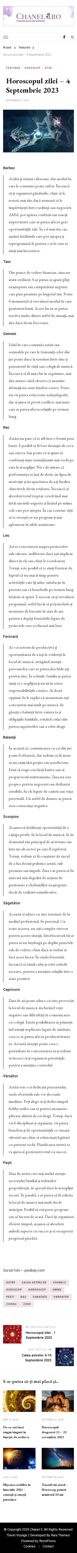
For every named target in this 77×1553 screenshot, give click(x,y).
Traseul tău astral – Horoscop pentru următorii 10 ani (55, 1490)
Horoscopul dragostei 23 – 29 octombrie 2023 (54, 1432)
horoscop (14, 1289)
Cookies (30, 1546)
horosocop (37, 1289)
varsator (61, 1296)
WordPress (47, 1541)
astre (10, 1282)
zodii (27, 1304)
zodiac (11, 1304)
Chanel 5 (36, 1529)
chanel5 (59, 1282)
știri (48, 68)
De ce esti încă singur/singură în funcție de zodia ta (16, 1432)
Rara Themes (60, 1535)
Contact (48, 1546)
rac (23, 1296)
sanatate (40, 1296)
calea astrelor (34, 1282)
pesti (10, 1296)
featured (13, 68)
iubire (57, 1289)
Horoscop (32, 68)
